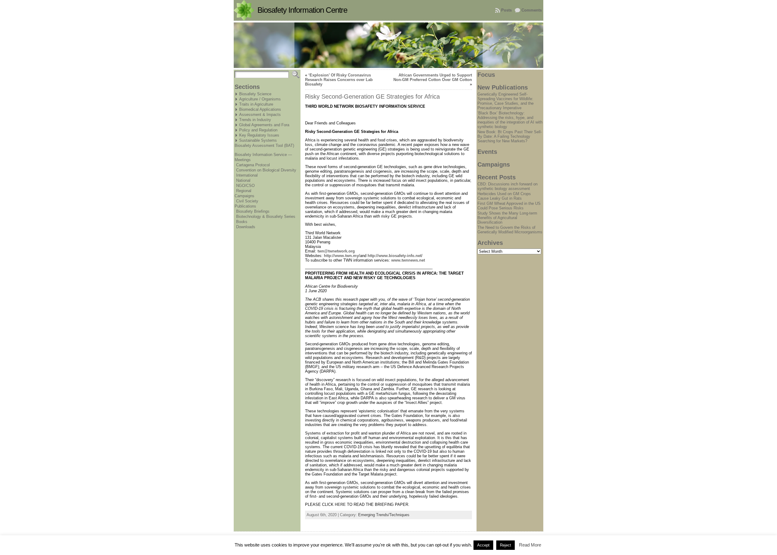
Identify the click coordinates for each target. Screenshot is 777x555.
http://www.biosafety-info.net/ (395, 255)
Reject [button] (505, 545)
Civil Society (247, 201)
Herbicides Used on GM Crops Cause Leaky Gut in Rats (504, 196)
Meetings (243, 159)
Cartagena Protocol (253, 165)
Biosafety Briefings (253, 211)
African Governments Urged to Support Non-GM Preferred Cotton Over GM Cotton (432, 77)
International (247, 175)
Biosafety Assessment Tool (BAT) (264, 145)
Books (241, 221)
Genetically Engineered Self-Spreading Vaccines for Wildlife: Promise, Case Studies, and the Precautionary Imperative (505, 101)
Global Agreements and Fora (264, 125)
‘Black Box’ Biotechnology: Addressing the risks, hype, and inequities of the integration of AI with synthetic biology (509, 120)
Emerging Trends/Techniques (383, 515)
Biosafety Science (255, 94)
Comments (531, 10)
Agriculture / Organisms (260, 99)
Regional (243, 190)
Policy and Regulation (258, 130)
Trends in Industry (255, 119)
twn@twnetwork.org (336, 251)
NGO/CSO (245, 185)
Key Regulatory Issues (259, 135)
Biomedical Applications (260, 109)
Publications (245, 206)
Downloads (245, 227)
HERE (340, 504)
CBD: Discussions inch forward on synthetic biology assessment (507, 186)
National (243, 180)
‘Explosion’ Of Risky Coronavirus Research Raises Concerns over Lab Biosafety (339, 79)
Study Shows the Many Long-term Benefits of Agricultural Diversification (507, 218)
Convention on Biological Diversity (266, 170)
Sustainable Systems (258, 140)
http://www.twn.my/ (342, 255)
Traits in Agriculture (256, 104)
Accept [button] (483, 545)
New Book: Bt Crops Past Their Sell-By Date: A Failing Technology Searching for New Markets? (509, 136)
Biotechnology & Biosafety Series (265, 216)
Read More (530, 544)
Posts (506, 10)
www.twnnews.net (408, 260)
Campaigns (244, 196)
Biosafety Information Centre (302, 10)
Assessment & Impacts (260, 114)
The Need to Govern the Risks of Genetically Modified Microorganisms (509, 229)
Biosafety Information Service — (263, 154)
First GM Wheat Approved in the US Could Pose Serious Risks (509, 205)
